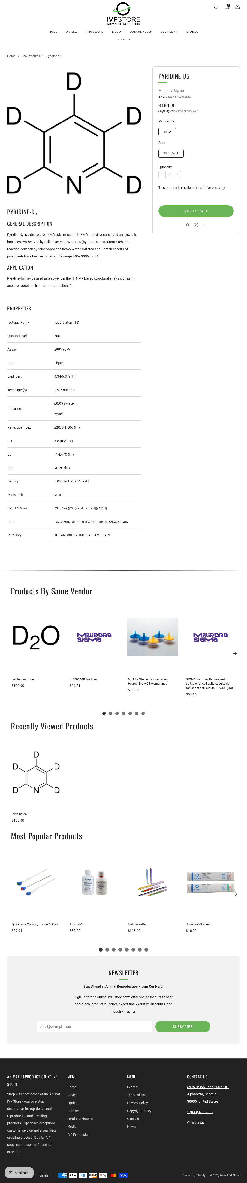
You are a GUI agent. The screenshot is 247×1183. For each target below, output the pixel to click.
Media (116, 31)
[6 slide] (136, 713)
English (44, 1175)
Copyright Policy (139, 1111)
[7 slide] (143, 713)
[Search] (216, 6)
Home (53, 31)
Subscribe (183, 1027)
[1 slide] (104, 713)
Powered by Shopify (193, 1175)
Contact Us (195, 1123)
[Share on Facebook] (187, 225)
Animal (72, 31)
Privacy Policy (137, 1103)
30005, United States (202, 1101)
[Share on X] (196, 225)
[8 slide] (146, 950)
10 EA (167, 132)
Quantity (165, 167)
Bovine (72, 1095)
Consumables (141, 31)
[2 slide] (110, 713)
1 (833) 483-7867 (200, 1112)
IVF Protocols (77, 1135)
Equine (72, 1103)
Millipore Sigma (171, 91)
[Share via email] (204, 225)
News (131, 1127)
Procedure (94, 31)
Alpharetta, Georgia (201, 1094)
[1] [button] (98, 256)
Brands (192, 31)
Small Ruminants (80, 1119)
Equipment (169, 31)
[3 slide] (117, 713)
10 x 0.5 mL (171, 153)
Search (132, 1087)
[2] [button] (71, 286)
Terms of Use (136, 1095)
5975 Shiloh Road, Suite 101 (208, 1087)
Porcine (73, 1111)
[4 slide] (123, 713)
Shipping (164, 111)
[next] (235, 653)
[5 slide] (130, 713)
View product (36, 668)
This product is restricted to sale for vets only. (192, 188)
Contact (123, 39)
